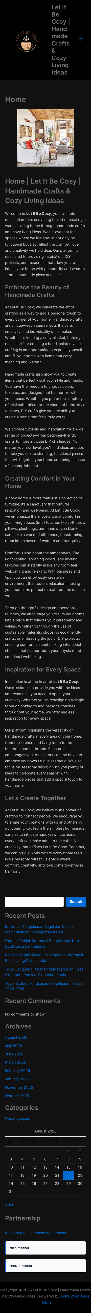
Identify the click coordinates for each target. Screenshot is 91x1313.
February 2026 (17, 1070)
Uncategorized (17, 1118)
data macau (56, 1233)
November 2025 (19, 1087)
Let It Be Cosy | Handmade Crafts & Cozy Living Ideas (61, 40)
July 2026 (13, 1045)
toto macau (19, 1248)
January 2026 (17, 1079)
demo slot (13, 1233)
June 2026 (14, 1054)
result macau (34, 1233)
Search (11, 892)
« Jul (9, 1205)
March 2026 (15, 1062)
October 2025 (17, 1096)
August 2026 (16, 1037)
